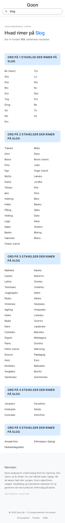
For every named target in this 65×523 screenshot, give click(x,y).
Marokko (39, 332)
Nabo (8, 226)
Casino (8, 275)
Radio (8, 320)
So (35, 116)
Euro (36, 360)
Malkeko (9, 270)
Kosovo (9, 354)
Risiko (8, 298)
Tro (36, 71)
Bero (36, 198)
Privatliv (36, 518)
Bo (35, 104)
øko (7, 193)
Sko (36, 93)
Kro (6, 121)
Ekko (37, 153)
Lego (7, 221)
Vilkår (45, 518)
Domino (38, 343)
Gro (7, 93)
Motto (8, 176)
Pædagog (39, 354)
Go (6, 110)
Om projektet (23, 518)
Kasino (38, 270)
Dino (36, 193)
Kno (7, 82)
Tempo (8, 187)
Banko (8, 232)
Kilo (36, 187)
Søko (37, 210)
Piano (8, 343)
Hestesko (39, 304)
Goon (32, 5)
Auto (7, 360)
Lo (35, 76)
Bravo (8, 159)
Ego (7, 170)
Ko (35, 87)
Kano (37, 221)
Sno (7, 76)
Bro (6, 87)
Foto (7, 165)
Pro (36, 99)
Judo (37, 165)
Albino (37, 298)
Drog (7, 104)
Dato (37, 215)
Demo (8, 181)
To (35, 110)
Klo (6, 116)
